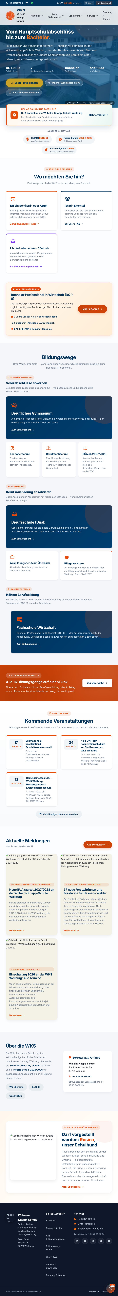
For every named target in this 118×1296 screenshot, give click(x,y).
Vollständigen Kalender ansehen (61, 814)
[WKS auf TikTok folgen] (101, 1241)
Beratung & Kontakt (107, 16)
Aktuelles (35, 15)
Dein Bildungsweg (54, 15)
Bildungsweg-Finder (53, 1248)
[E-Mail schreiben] (27, 3)
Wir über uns (16, 1086)
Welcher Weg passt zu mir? (66, 82)
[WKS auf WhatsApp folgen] (77, 1241)
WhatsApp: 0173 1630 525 (91, 1228)
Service (91, 15)
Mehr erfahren (90, 308)
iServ (90, 3)
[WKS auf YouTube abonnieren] (109, 1241)
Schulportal (106, 3)
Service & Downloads (51, 1266)
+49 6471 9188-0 (16, 3)
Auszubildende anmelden (25, 92)
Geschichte (15, 1095)
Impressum (94, 1291)
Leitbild (36, 1086)
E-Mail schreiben (86, 1224)
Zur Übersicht (95, 683)
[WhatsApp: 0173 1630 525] (32, 3)
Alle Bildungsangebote (55, 1237)
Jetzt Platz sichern (26, 82)
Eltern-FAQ (51, 1257)
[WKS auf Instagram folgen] (85, 1241)
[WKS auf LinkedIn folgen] (93, 1241)
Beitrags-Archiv (54, 1228)
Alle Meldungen (96, 844)
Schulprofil (74, 15)
